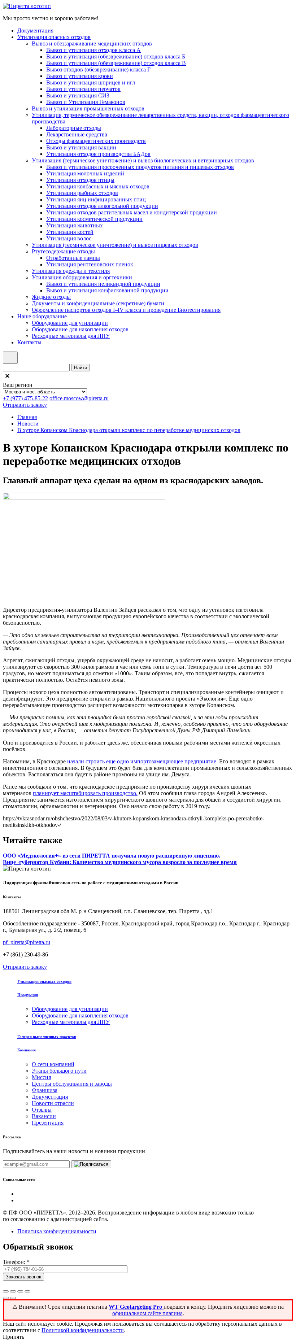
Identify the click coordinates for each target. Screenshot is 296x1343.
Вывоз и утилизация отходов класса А (93, 50)
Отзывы (42, 1110)
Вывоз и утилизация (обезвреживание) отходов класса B (116, 63)
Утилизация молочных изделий (85, 173)
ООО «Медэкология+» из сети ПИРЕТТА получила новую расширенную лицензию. (111, 856)
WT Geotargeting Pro (136, 1307)
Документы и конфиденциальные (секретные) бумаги (98, 303)
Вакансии (44, 1116)
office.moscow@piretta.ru (79, 398)
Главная (27, 417)
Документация (35, 30)
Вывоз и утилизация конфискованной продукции (107, 290)
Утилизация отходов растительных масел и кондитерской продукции (131, 212)
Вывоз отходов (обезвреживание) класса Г (98, 69)
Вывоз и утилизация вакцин (81, 147)
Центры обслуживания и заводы (72, 1084)
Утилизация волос (68, 238)
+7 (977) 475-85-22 (25, 398)
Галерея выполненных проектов (46, 1036)
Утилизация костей (69, 232)
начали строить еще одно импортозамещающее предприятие (141, 761)
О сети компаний (53, 1064)
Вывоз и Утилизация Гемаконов (85, 102)
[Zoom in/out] (27, 1291)
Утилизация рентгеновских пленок (89, 264)
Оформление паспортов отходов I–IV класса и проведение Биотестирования (126, 310)
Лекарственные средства (76, 134)
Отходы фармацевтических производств (96, 141)
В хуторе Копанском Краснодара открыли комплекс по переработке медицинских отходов (128, 430)
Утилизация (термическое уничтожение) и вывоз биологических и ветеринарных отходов (143, 160)
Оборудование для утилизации (70, 323)
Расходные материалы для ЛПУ (71, 336)
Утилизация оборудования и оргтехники (82, 277)
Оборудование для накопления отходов (80, 329)
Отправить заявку (25, 405)
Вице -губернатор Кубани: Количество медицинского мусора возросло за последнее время (120, 862)
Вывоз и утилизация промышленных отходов (88, 108)
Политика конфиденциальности (56, 1231)
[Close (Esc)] (6, 1291)
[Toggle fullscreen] (20, 1291)
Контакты (29, 342)
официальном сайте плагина (147, 1313)
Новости (28, 423)
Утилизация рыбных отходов (82, 193)
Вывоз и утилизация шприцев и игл (90, 82)
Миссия (41, 1077)
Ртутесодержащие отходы (63, 251)
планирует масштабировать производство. (85, 793)
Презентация (48, 1123)
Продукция (27, 995)
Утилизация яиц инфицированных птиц (96, 199)
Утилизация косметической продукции (94, 219)
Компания (26, 1050)
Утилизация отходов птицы (80, 180)
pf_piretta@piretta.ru (26, 942)
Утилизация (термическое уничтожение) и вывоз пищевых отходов (115, 245)
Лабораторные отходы (73, 128)
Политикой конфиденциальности (83, 1330)
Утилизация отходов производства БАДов (98, 154)
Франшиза (44, 1090)
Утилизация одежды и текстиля (71, 271)
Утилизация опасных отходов (54, 37)
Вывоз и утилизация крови (79, 76)
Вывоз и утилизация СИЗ (77, 95)
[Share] (13, 1291)
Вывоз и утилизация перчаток (83, 89)
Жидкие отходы (51, 297)
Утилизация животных (74, 225)
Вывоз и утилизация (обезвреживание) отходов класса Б (115, 56)
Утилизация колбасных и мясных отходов (97, 186)
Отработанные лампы (73, 258)
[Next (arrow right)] (13, 1298)
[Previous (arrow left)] (6, 1298)
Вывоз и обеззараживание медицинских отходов (92, 43)
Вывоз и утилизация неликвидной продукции (103, 284)
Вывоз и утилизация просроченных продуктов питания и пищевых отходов (140, 167)
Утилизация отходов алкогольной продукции (102, 206)
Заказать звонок (23, 1276)
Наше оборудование (42, 316)
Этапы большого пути (59, 1071)
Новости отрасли (53, 1103)
